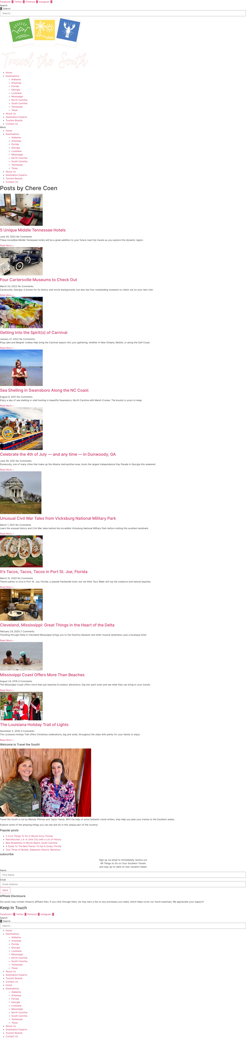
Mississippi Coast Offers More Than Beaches (42, 674)
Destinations (12, 76)
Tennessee (17, 106)
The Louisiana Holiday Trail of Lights (34, 724)
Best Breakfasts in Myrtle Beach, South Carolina (31, 842)
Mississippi (17, 96)
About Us (11, 113)
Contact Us (12, 123)
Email (3, 880)
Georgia (15, 89)
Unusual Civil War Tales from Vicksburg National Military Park (58, 518)
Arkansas (16, 82)
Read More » (7, 245)
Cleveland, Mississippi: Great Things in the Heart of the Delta (57, 625)
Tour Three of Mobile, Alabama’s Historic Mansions (33, 849)
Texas (14, 110)
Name (3, 870)
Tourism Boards (14, 120)
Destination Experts (16, 117)
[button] (123, 127)
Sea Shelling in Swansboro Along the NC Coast (44, 390)
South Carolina (19, 103)
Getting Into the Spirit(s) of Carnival (33, 332)
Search (3, 5)
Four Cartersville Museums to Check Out (38, 279)
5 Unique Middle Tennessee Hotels (33, 230)
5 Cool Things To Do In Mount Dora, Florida (29, 836)
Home (9, 72)
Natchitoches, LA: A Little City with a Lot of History (33, 839)
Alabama (16, 79)
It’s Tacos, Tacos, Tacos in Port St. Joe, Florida (44, 571)
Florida (15, 86)
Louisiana (16, 93)
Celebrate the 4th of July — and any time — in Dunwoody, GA (58, 454)
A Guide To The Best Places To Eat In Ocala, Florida (33, 846)
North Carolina (19, 99)
